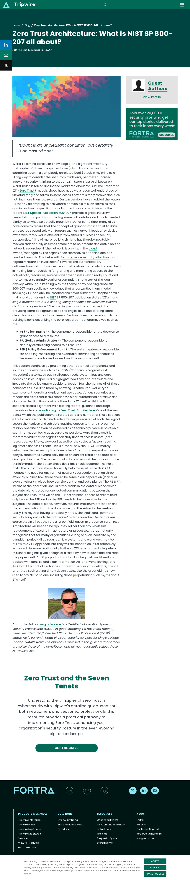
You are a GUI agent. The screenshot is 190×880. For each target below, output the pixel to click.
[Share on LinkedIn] (6, 45)
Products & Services (33, 814)
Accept (155, 861)
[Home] (19, 4)
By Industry (64, 829)
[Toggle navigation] (182, 4)
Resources (104, 814)
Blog (27, 25)
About (141, 814)
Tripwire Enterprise (29, 820)
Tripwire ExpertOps (29, 833)
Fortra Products (27, 847)
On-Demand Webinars (111, 824)
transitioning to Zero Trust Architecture (66, 410)
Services (23, 838)
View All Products (28, 843)
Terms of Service (121, 861)
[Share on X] (6, 65)
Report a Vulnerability (149, 833)
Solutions (65, 814)
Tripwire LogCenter (29, 829)
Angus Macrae (51, 624)
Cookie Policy (96, 861)
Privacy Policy (82, 861)
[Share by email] (6, 55)
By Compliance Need (70, 824)
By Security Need (68, 820)
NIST (53, 297)
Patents (141, 824)
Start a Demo (105, 843)
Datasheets (104, 829)
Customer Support (148, 829)
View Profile (152, 97)
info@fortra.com (146, 838)
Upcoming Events (107, 820)
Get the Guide (66, 748)
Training (102, 833)
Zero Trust (27, 190)
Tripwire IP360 (26, 824)
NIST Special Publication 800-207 (47, 213)
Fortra (140, 820)
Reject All (155, 867)
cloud (93, 248)
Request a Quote (107, 838)
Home (16, 25)
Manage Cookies (155, 873)
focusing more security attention (85, 257)
